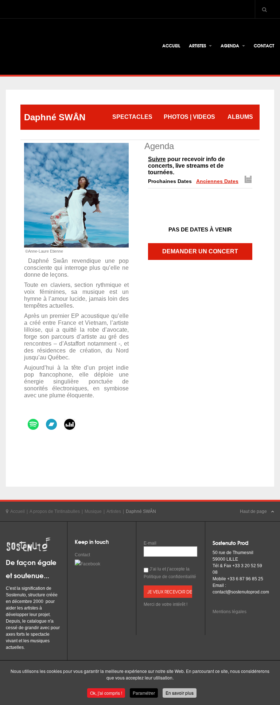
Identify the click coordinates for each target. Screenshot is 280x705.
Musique (93, 511)
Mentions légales (229, 611)
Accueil (171, 45)
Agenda (230, 45)
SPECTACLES (132, 117)
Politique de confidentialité (170, 576)
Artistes (198, 45)
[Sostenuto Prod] (60, 47)
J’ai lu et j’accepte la (170, 572)
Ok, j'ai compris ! (106, 693)
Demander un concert (200, 251)
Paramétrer (144, 693)
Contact (264, 45)
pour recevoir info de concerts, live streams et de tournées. (186, 165)
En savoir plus (180, 693)
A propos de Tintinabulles (55, 511)
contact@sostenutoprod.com (241, 592)
